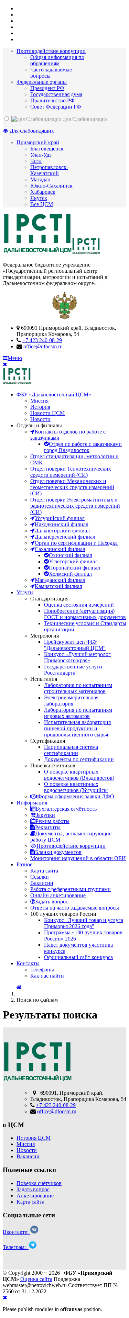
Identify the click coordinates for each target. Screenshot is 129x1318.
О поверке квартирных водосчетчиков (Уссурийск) (76, 787)
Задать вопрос (33, 1189)
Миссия (39, 401)
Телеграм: (16, 1247)
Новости (40, 419)
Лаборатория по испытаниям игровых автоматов (78, 713)
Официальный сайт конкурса (78, 957)
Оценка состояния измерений (79, 605)
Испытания (43, 679)
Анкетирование (35, 1195)
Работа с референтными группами (70, 889)
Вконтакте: (16, 1232)
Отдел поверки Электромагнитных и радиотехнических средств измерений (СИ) (75, 506)
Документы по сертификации (79, 759)
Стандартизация (49, 598)
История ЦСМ (34, 1138)
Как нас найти (47, 976)
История (40, 407)
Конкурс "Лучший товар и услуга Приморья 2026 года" (83, 923)
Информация (32, 803)
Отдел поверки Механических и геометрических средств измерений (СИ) (72, 487)
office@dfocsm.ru (43, 346)
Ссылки (39, 877)
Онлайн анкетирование (58, 895)
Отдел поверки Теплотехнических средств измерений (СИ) (70, 472)
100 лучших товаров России (63, 914)
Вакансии (41, 883)
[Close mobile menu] (5, 364)
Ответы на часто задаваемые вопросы (74, 908)
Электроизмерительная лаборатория (71, 701)
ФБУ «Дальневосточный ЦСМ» (54, 394)
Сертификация (47, 741)
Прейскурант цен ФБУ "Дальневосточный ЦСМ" (75, 645)
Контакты (28, 963)
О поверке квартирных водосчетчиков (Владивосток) (79, 775)
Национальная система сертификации (71, 750)
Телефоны (42, 969)
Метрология (44, 636)
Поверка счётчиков (39, 1183)
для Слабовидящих (85, 119)
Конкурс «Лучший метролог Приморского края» (77, 657)
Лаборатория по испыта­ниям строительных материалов (78, 688)
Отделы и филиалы (39, 425)
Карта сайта (44, 871)
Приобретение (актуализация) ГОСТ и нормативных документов (85, 614)
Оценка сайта (36, 1279)
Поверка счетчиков (52, 765)
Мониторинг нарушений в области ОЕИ (78, 858)
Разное (24, 864)
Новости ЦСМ (47, 413)
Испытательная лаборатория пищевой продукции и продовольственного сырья (77, 728)
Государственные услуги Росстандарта (73, 670)
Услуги (25, 592)
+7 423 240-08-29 (42, 340)
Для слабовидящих (31, 131)
